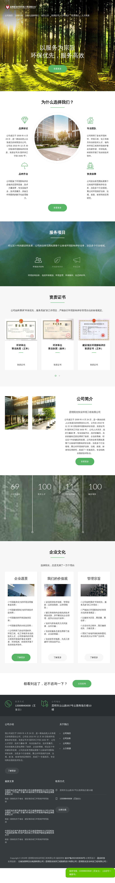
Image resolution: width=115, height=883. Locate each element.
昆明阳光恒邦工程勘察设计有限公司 (61, 861)
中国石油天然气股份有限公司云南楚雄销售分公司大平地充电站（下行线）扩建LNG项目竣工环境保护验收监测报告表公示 (29, 792)
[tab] (38, 261)
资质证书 (55, 15)
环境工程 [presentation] (76, 267)
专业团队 (91, 128)
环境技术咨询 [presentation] (38, 267)
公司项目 (9, 15)
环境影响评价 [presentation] (57, 267)
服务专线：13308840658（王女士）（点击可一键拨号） (90, 872)
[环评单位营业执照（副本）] (57, 329)
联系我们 (75, 15)
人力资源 (85, 15)
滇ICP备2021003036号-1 (76, 858)
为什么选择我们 (32, 15)
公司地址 (56, 701)
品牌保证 (23, 128)
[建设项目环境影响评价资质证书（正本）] (94, 329)
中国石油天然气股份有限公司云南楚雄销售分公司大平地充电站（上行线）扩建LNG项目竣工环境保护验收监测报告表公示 (29, 812)
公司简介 (65, 15)
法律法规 (19, 15)
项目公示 (45, 15)
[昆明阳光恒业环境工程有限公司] (16, 413)
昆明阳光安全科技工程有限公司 (92, 861)
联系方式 (19, 701)
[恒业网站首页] (57, 7)
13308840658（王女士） (71, 798)
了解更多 (21, 657)
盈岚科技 (101, 858)
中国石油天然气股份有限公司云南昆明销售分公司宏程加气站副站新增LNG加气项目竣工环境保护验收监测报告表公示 (29, 833)
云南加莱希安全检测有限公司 (31, 861)
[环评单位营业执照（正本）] (21, 329)
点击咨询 (82, 683)
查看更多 (57, 69)
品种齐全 (23, 174)
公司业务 (66, 738)
